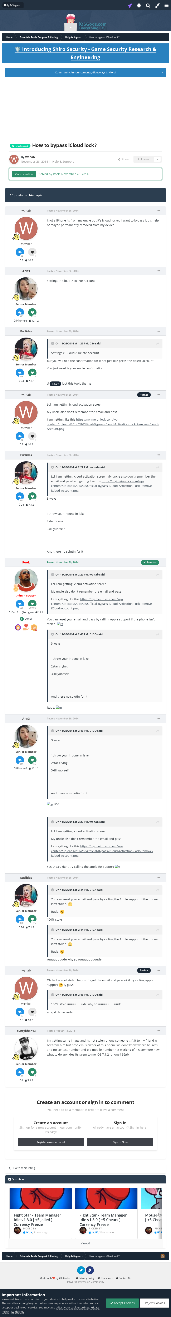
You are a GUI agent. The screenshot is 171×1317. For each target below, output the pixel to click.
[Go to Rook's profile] (26, 580)
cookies (34, 1299)
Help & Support (63, 161)
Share (124, 159)
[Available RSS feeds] (162, 1256)
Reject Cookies (154, 1303)
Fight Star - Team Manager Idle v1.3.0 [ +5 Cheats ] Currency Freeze (103, 1220)
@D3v (55, 383)
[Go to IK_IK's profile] (17, 1230)
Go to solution (24, 174)
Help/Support (21, 145)
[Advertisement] (85, 109)
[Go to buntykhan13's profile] (26, 1048)
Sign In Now (120, 1142)
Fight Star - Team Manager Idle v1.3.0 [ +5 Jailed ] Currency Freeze (37, 1220)
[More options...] (158, 210)
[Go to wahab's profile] (14, 159)
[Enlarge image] (60, 624)
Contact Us (124, 1278)
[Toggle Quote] (53, 343)
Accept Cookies (124, 1303)
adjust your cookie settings (72, 1307)
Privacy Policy (86, 1278)
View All (85, 1243)
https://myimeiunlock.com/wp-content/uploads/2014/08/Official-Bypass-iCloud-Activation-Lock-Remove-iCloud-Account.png (103, 424)
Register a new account (50, 1142)
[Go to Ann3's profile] (26, 288)
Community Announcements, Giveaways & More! (85, 72)
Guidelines (17, 1311)
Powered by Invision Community (85, 1282)
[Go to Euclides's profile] (26, 349)
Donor (28, 618)
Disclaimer (106, 1278)
